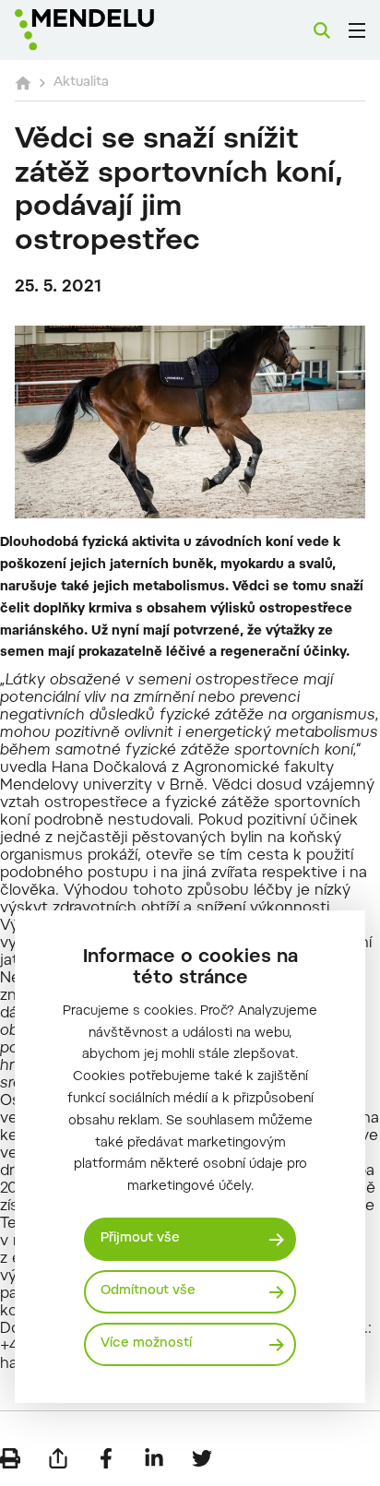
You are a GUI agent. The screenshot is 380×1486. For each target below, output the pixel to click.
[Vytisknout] (10, 1458)
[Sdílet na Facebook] (106, 1458)
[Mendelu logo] (107, 30)
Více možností (146, 1343)
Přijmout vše (140, 1238)
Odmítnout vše (148, 1291)
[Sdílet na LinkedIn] (154, 1458)
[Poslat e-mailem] (58, 1458)
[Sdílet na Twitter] (202, 1458)
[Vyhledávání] (322, 30)
